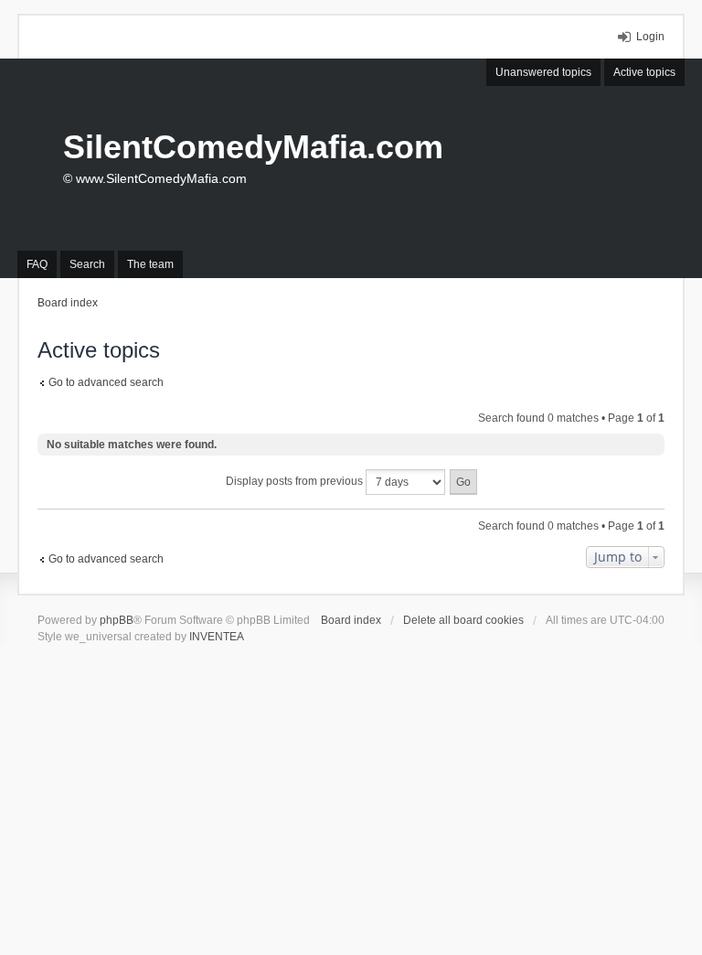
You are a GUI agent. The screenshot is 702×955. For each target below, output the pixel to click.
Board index (351, 620)
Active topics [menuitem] (644, 72)
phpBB (116, 620)
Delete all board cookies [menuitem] (463, 620)
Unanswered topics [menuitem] (543, 72)
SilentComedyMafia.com (253, 147)
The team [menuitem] (150, 264)
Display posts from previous (296, 481)
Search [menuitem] (87, 264)
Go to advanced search (106, 382)
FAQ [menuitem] (37, 264)
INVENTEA (216, 636)
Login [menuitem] (650, 36)
